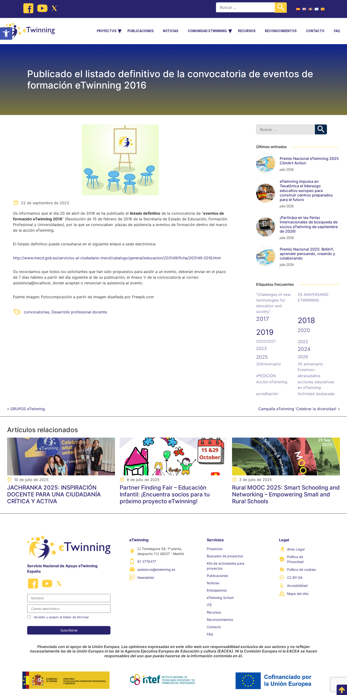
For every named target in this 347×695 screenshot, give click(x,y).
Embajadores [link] (217, 590)
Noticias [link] (170, 31)
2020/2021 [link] (266, 341)
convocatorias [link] (36, 312)
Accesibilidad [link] (297, 586)
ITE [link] (209, 605)
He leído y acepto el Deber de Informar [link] (61, 617)
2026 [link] (303, 356)
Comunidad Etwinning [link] (207, 31)
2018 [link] (306, 320)
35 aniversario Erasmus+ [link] (310, 367)
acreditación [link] (267, 393)
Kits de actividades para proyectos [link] (225, 565)
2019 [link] (265, 332)
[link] (6, 33)
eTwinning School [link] (220, 598)
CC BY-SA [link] (294, 578)
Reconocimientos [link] (280, 31)
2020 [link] (304, 330)
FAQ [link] (337, 31)
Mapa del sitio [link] (298, 594)
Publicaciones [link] (140, 31)
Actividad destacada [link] (316, 393)
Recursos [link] (246, 31)
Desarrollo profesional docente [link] (79, 312)
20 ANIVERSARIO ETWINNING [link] (313, 297)
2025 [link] (262, 357)
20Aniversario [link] (268, 364)
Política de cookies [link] (301, 569)
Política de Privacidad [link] (295, 559)
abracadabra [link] (309, 375)
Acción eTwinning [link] (271, 381)
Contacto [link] (315, 31)
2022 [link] (303, 341)
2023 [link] (261, 348)
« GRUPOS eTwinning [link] (26, 408)
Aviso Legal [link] (296, 549)
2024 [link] (304, 349)
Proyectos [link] (106, 31)
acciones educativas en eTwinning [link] (316, 384)
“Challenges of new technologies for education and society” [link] (273, 303)
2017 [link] (262, 319)
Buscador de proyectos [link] (225, 556)
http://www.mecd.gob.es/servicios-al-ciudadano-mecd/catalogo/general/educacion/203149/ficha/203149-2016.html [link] (117, 258)
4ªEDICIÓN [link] (266, 375)
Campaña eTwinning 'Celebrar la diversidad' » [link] (299, 408)
